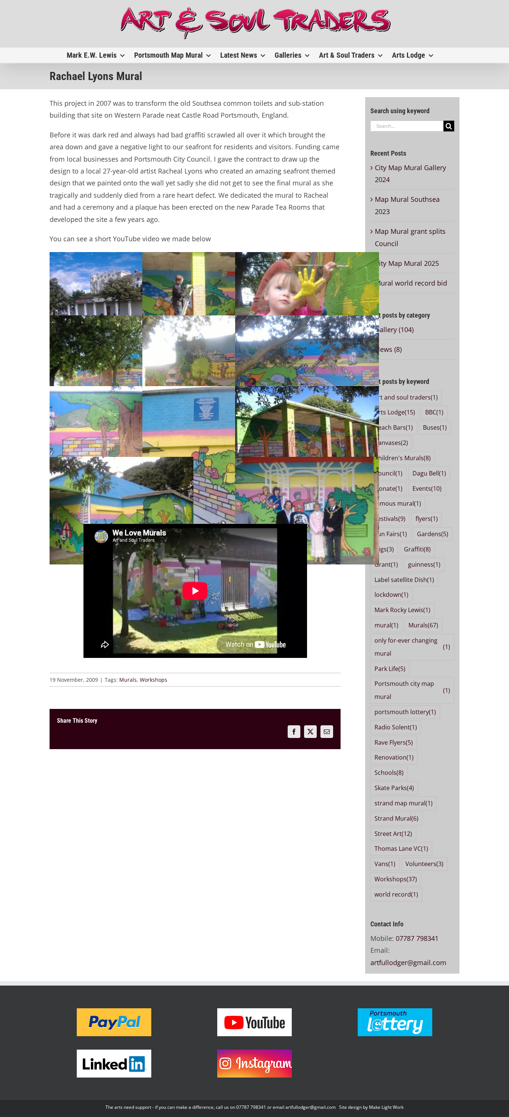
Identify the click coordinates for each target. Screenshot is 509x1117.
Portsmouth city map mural (412, 690)
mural (386, 625)
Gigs (384, 549)
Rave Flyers (393, 742)
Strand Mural (396, 818)
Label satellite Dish (404, 580)
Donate (388, 488)
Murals (128, 679)
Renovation (394, 757)
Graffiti (417, 549)
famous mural (397, 503)
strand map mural (403, 803)
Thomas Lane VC (401, 848)
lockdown (391, 595)
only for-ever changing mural (412, 647)
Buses (435, 427)
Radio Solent (395, 727)
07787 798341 (417, 938)
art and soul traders (406, 397)
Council (388, 473)
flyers (426, 519)
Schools (389, 772)
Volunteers (424, 864)
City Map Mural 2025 (407, 263)
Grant (386, 564)
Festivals (389, 519)
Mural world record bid (411, 283)
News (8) (388, 349)
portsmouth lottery (405, 712)
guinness (424, 564)
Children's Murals (402, 458)
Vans (384, 864)
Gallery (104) (394, 329)
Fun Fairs (390, 534)
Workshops (153, 679)
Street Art (393, 834)
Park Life (389, 669)
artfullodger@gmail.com (408, 962)
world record (396, 894)
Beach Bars (393, 427)
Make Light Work (386, 1107)
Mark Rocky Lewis (402, 610)
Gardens (432, 534)
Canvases (391, 443)
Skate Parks (394, 788)
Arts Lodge (394, 412)
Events (427, 488)
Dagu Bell (429, 473)
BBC (434, 412)
